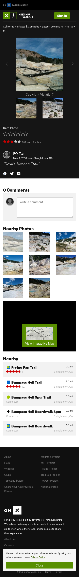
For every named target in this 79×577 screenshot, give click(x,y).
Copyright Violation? (39, 94)
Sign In (62, 15)
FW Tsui (19, 153)
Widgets (9, 468)
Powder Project (49, 480)
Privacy (58, 571)
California (8, 26)
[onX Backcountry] (15, 5)
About (7, 456)
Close (39, 565)
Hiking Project (49, 468)
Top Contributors (13, 480)
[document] (39, 560)
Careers (9, 545)
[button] (5, 173)
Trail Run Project (50, 474)
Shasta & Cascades (28, 26)
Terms (48, 571)
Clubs (7, 474)
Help (7, 462)
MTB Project (48, 462)
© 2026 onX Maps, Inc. (29, 571)
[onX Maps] (12, 513)
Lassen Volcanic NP (53, 26)
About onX (10, 539)
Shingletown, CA (43, 158)
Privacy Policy (38, 557)
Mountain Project (50, 456)
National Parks (49, 486)
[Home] (20, 15)
